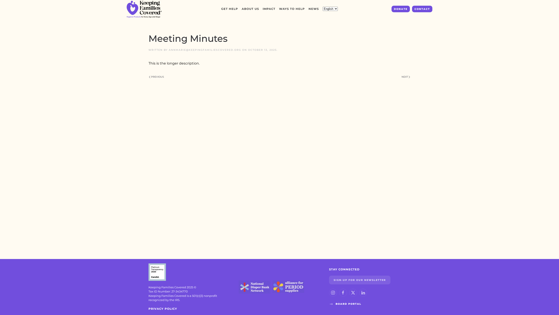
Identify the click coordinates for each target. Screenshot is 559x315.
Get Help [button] (229, 8)
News (314, 8)
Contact (422, 8)
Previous (157, 76)
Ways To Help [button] (292, 8)
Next (405, 76)
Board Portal (348, 303)
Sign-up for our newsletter (360, 280)
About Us (250, 8)
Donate (400, 8)
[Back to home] (145, 9)
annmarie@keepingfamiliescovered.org (205, 49)
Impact (269, 8)
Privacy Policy (162, 308)
